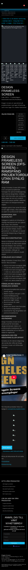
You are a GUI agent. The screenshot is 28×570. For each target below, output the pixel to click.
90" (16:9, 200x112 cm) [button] (21, 115)
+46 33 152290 (5, 561)
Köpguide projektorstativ (8, 508)
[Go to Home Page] (1, 10)
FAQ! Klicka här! (18, 23)
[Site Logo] (5, 4)
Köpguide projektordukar (8, 506)
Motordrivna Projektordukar (9, 486)
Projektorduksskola (7, 503)
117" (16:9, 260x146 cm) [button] (21, 124)
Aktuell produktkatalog (8, 510)
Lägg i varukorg (19, 138)
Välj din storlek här (7, 114)
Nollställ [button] (19, 132)
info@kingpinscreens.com (17, 561)
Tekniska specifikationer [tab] (13, 451)
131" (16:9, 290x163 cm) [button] (21, 128)
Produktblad (5, 461)
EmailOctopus (17, 546)
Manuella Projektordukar (8, 489)
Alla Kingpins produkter (8, 484)
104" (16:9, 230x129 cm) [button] (21, 119)
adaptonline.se (4, 566)
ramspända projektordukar (16, 409)
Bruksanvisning (6, 464)
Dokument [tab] (7, 447)
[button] (21, 3)
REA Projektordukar (7, 494)
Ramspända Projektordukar (9, 491)
